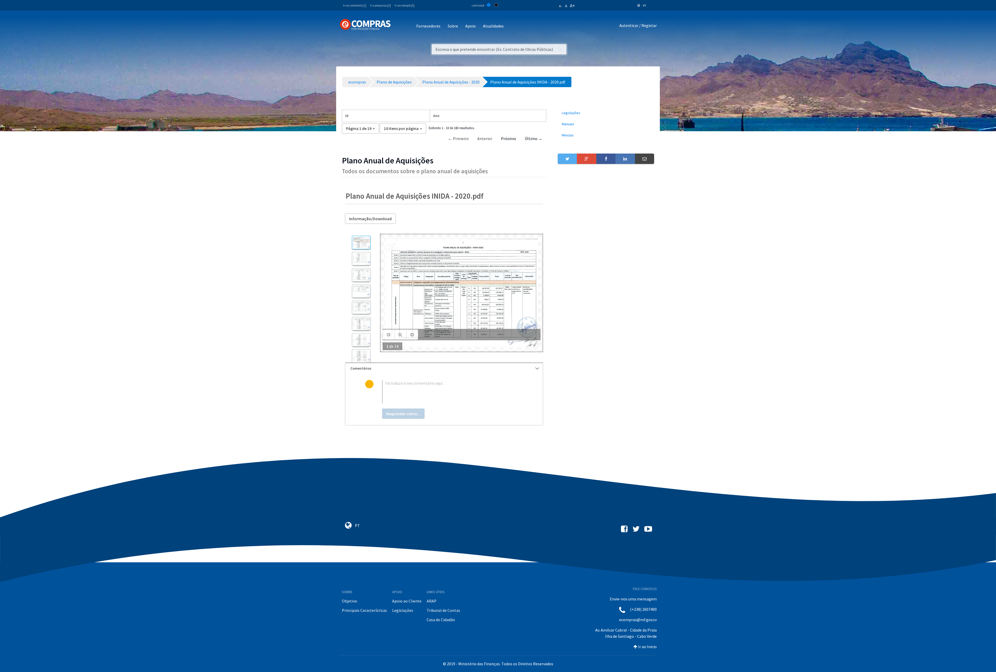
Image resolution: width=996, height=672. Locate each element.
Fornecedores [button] (428, 26)
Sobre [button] (453, 26)
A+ (572, 6)
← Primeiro (458, 138)
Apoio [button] (470, 26)
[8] (361, 356)
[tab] (444, 368)
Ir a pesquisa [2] (380, 5)
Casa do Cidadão (441, 619)
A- (560, 6)
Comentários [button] (360, 368)
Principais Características (364, 610)
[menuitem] (606, 113)
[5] (361, 307)
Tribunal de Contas (443, 610)
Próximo (508, 138)
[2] (361, 258)
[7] (361, 340)
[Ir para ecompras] (365, 25)
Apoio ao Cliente (406, 601)
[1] (361, 242)
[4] (361, 291)
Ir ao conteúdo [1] (354, 5)
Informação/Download (370, 218)
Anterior (484, 138)
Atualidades (493, 26)
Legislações (402, 610)
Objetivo (349, 601)
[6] (361, 323)
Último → (533, 138)
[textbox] (452, 391)
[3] (361, 274)
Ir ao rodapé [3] (404, 5)
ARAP (432, 601)
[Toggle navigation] (398, 26)
